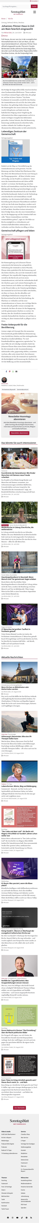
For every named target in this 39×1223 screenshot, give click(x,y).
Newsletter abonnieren (19, 433)
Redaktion (24, 1153)
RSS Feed (24, 1205)
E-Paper (23, 1141)
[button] (4, 36)
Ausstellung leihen (26, 1180)
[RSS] (31, 1218)
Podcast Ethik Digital (7, 1144)
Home (3, 18)
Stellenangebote (26, 1147)
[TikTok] (22, 1218)
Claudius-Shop (25, 1134)
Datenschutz (24, 1160)
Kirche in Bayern (6, 1138)
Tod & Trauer (5, 1209)
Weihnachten (5, 1196)
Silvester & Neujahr (7, 1193)
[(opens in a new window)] (8, 1218)
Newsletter (24, 1157)
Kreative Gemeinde (27, 1187)
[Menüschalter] (34, 12)
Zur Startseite (19, 1108)
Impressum (24, 1163)
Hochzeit (4, 1206)
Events (23, 1190)
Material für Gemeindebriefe (26, 1200)
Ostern (3, 1190)
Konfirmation (5, 1203)
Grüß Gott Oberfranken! (8, 1134)
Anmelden (35, 1)
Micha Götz (8, 32)
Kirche (10, 18)
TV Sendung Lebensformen (9, 1153)
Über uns (23, 1166)
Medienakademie (26, 1184)
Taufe (3, 1199)
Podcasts (4, 1147)
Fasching (4, 1180)
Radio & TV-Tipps (6, 1150)
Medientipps (5, 1141)
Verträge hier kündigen (28, 1144)
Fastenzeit (4, 1184)
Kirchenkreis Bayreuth (8, 390)
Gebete (23, 1193)
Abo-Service (24, 1138)
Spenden (23, 1208)
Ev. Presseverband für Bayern (27, 1170)
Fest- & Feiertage (6, 1187)
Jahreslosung (25, 1196)
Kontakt (23, 1150)
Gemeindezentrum (22, 390)
